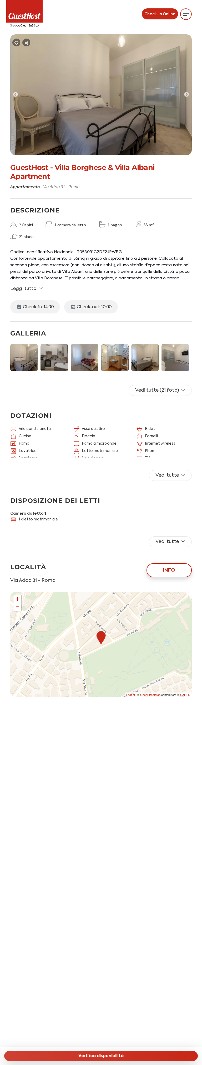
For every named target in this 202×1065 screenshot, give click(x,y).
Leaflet (130, 695)
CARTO (185, 695)
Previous (19, 96)
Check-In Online (159, 14)
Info (169, 570)
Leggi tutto (23, 288)
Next (190, 96)
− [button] (17, 607)
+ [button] (17, 599)
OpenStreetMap (150, 695)
